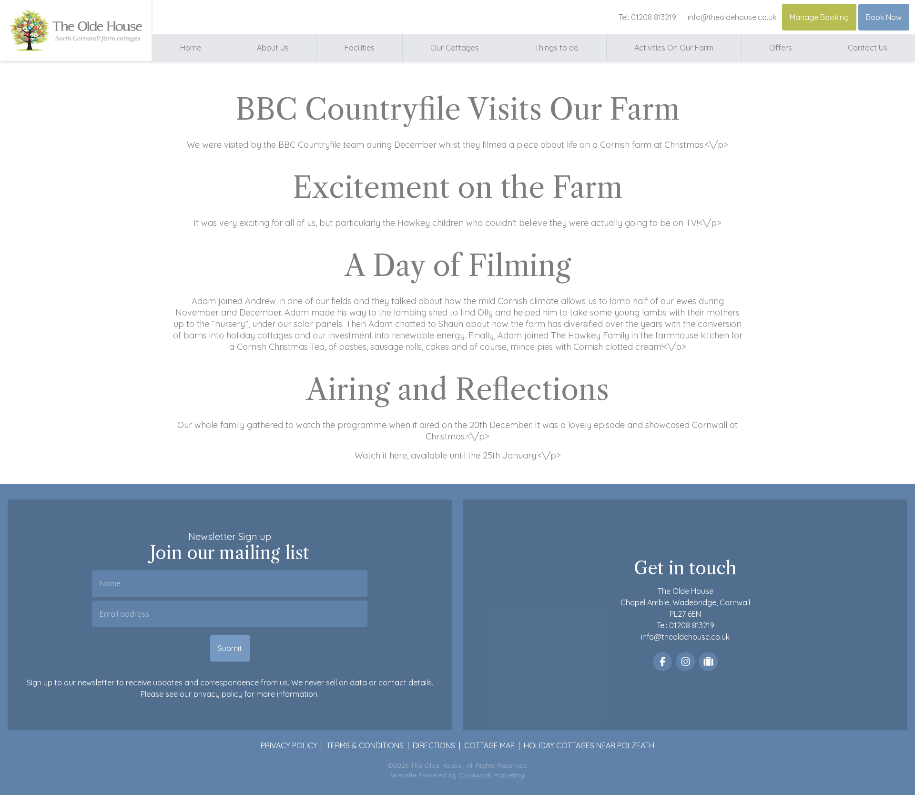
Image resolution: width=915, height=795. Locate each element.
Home (190, 47)
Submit (230, 648)
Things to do (557, 47)
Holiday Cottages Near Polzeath (589, 745)
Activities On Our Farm (673, 47)
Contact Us (867, 47)
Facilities (360, 47)
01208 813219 (653, 17)
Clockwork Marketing (491, 775)
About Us (273, 47)
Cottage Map (489, 745)
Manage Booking (819, 17)
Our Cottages (454, 47)
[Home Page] (75, 30)
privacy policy (218, 694)
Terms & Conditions (365, 745)
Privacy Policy (289, 745)
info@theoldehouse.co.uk (732, 17)
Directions (434, 745)
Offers (780, 47)
